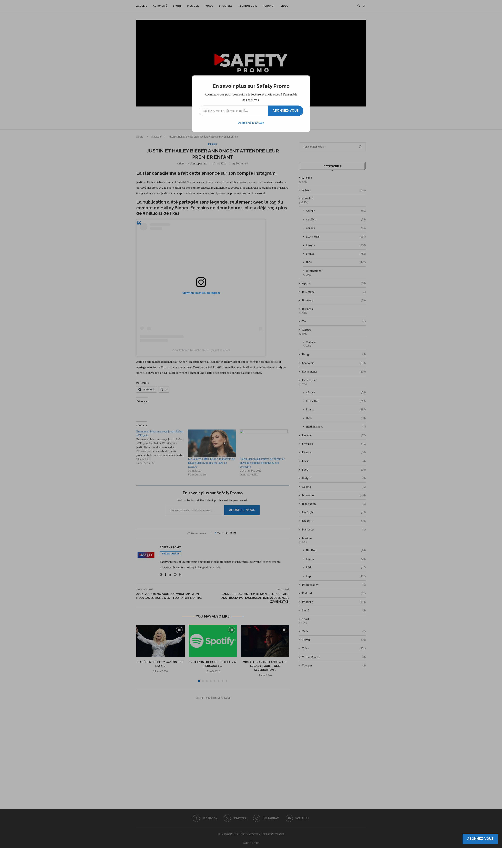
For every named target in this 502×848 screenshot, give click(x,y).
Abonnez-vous (286, 110)
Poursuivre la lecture (251, 122)
